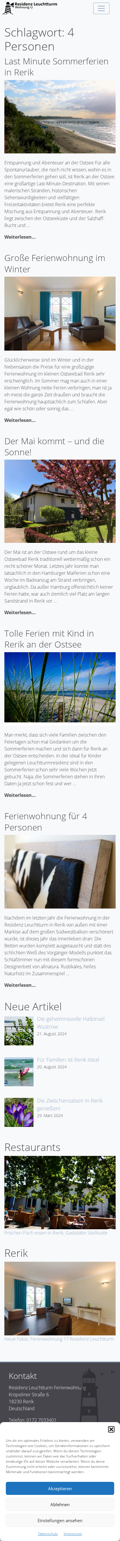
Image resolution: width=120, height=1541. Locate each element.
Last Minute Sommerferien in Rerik (56, 66)
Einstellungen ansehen (60, 1520)
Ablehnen (60, 1504)
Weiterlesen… (20, 237)
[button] (111, 1429)
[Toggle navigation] (101, 8)
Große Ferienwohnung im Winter (54, 263)
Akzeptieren (60, 1488)
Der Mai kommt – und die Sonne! (54, 446)
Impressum (73, 1533)
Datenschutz (48, 1533)
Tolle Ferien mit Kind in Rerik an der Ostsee (49, 638)
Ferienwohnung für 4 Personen (45, 821)
